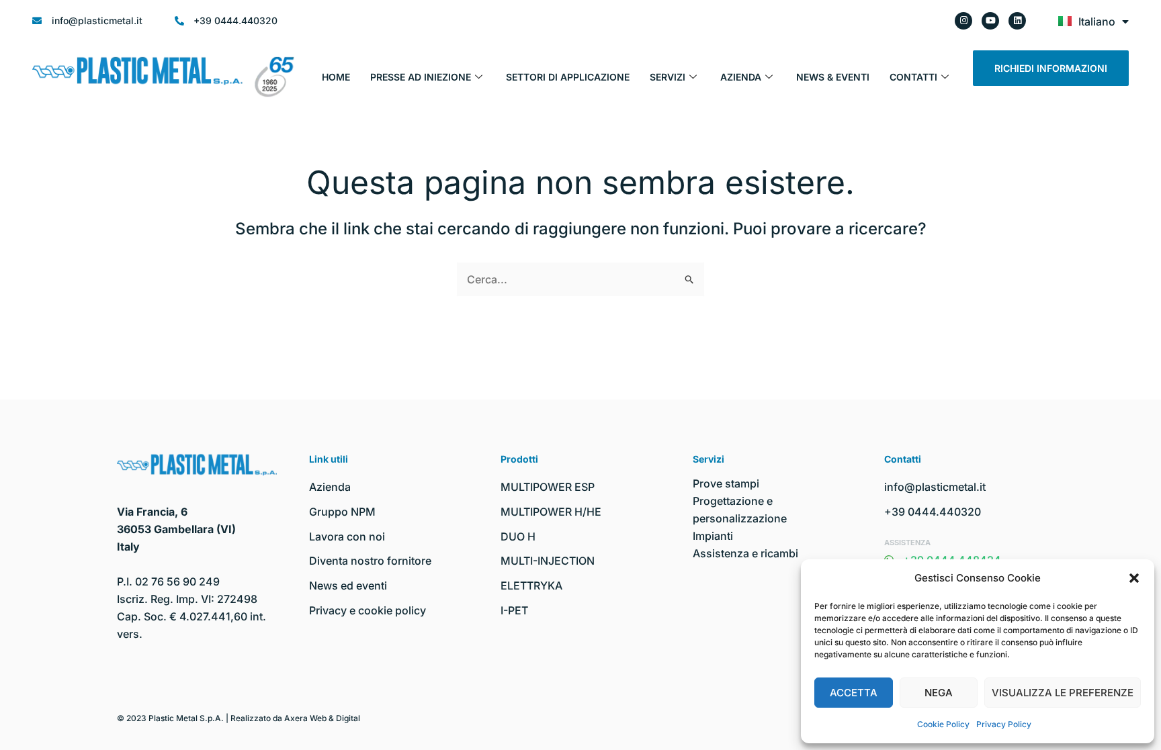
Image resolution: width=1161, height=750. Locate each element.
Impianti (713, 536)
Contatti (913, 77)
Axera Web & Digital (322, 718)
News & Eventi (832, 77)
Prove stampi (726, 483)
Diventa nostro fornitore (370, 560)
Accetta (853, 692)
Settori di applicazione (568, 77)
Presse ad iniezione (420, 77)
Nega (938, 692)
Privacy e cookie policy (367, 610)
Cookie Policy (943, 724)
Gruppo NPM (342, 511)
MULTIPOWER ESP (548, 487)
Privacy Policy (1003, 724)
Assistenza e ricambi (745, 553)
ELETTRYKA (531, 585)
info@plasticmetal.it (935, 487)
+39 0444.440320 (932, 511)
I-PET (514, 610)
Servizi (667, 77)
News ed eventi (348, 585)
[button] (1134, 578)
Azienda (740, 77)
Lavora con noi (347, 536)
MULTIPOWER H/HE (551, 511)
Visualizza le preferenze (1062, 692)
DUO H (518, 536)
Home (336, 77)
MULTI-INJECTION (548, 560)
